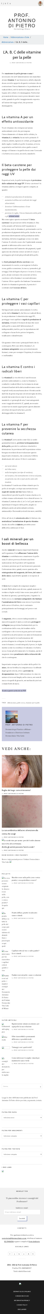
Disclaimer (22, 1309)
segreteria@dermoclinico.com (14, 1238)
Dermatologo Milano (22, 1291)
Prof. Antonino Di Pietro (22, 63)
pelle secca (21, 703)
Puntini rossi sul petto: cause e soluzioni (26, 975)
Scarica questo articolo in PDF (14, 690)
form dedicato (34, 1241)
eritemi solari (14, 216)
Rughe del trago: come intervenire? (16, 790)
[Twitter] (24, 1254)
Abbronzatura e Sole (20, 37)
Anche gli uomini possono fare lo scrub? (18, 847)
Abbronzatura (7, 42)
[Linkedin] (5, 3)
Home (5, 37)
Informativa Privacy (22, 1300)
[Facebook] (1, 3)
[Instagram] (3, 3)
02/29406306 (9, 1241)
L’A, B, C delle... (22, 42)
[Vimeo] (28, 1254)
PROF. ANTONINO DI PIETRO (22, 20)
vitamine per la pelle (33, 703)
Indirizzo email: (22, 1208)
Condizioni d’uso (22, 1296)
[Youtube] (7, 3)
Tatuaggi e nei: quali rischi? (22, 1047)
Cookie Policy (22, 1305)
